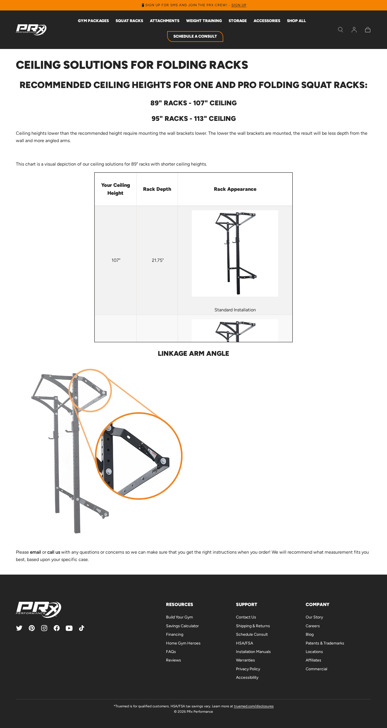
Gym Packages (93, 21)
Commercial (316, 669)
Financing (174, 634)
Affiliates (313, 660)
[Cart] (367, 29)
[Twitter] (19, 628)
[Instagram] (44, 628)
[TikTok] (81, 628)
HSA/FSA (244, 643)
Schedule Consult (252, 634)
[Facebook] (56, 628)
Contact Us (246, 617)
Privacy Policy (248, 669)
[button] (340, 29)
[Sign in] (354, 29)
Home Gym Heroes (183, 643)
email (35, 552)
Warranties (245, 660)
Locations (314, 651)
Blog (310, 634)
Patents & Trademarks (325, 643)
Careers (313, 626)
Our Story (314, 617)
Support (246, 604)
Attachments (164, 21)
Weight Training (204, 21)
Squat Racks (129, 21)
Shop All (296, 21)
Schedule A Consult (195, 36)
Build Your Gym (179, 617)
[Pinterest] (31, 628)
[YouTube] (69, 628)
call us (53, 552)
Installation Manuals (253, 651)
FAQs (171, 651)
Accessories (267, 21)
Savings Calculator (182, 626)
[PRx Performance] (31, 29)
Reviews (173, 660)
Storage (238, 21)
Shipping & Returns (253, 626)
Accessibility (247, 677)
